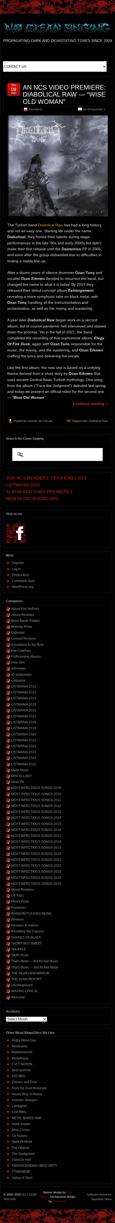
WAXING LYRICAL (24, 991)
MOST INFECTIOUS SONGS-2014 (36, 818)
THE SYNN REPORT (26, 979)
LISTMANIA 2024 (23, 758)
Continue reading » (90, 403)
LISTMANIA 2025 (23, 764)
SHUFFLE (18, 949)
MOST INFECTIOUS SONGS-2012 (36, 806)
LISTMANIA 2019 (23, 728)
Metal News (19, 770)
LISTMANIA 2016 (23, 710)
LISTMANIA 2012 (23, 686)
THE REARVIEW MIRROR (30, 973)
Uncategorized (22, 985)
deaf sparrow (21, 1070)
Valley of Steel (22, 1178)
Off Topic (17, 895)
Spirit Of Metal (22, 1142)
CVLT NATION (22, 1064)
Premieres (36, 109)
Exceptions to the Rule (27, 645)
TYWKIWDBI (21, 1171)
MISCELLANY (21, 776)
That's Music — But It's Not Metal (34, 967)
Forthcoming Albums (26, 656)
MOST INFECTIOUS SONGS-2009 (36, 788)
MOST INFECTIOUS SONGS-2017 (36, 836)
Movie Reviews (22, 889)
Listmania (18, 680)
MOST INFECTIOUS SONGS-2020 (36, 854)
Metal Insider (21, 1124)
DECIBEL (19, 1076)
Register (18, 563)
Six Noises (19, 1136)
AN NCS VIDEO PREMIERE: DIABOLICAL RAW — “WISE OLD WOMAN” (64, 94)
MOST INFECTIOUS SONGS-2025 (36, 884)
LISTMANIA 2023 (23, 752)
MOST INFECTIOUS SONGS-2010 (36, 794)
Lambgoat (19, 1106)
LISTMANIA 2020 (23, 734)
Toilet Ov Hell (21, 1160)
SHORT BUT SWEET (26, 943)
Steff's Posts (20, 955)
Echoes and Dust (24, 1082)
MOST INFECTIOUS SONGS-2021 (36, 860)
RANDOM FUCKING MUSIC (31, 913)
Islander (33, 420)
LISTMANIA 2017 (23, 716)
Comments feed (23, 581)
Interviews (18, 668)
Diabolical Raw (98, 420)
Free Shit (17, 662)
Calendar (18, 633)
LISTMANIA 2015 (23, 704)
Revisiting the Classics (27, 931)
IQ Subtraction (21, 674)
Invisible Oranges (24, 1100)
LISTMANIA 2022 (23, 746)
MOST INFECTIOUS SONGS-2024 (36, 878)
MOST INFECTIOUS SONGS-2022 (36, 866)
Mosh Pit (17, 782)
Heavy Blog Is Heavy (27, 1094)
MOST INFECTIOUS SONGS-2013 (36, 812)
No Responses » (94, 109)
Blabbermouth (22, 1052)
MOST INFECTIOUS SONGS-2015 (36, 824)
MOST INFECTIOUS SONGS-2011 (36, 800)
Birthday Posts (21, 627)
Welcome (18, 997)
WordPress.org (22, 587)
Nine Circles (21, 1130)
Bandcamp (20, 1046)
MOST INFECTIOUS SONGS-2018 (36, 842)
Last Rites (19, 1112)
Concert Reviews (23, 638)
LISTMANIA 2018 (23, 722)
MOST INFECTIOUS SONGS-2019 (36, 848)
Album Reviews (22, 615)
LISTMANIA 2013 (23, 692)
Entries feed (20, 575)
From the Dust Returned (29, 1088)
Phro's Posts (20, 901)
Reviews (17, 919)
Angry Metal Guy (24, 1040)
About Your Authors (25, 609)
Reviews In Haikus (24, 925)
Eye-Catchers (21, 651)
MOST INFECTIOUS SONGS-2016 (36, 830)
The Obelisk (20, 1148)
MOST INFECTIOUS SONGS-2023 (36, 871)
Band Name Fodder (25, 621)
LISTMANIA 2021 (23, 740)
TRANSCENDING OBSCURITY (34, 1166)
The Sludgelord (23, 1154)
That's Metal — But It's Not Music (34, 961)
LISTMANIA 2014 (23, 698)
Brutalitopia (20, 1058)
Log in (16, 569)
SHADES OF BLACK (26, 937)
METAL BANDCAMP (26, 1118)
